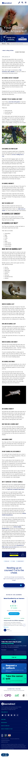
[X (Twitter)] (5, 715)
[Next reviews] (24, 625)
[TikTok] (17, 715)
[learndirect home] (8, 704)
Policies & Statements (5, 740)
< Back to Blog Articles (8, 50)
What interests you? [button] (7, 728)
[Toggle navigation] (25, 3)
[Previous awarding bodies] (2, 695)
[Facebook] (8, 715)
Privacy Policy (17, 660)
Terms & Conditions (5, 738)
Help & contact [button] (5, 725)
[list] (14, 695)
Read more (6, 627)
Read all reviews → (14, 613)
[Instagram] (11, 715)
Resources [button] (4, 722)
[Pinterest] (14, 715)
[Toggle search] (22, 3)
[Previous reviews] (4, 625)
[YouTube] (2, 715)
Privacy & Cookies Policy (14, 738)
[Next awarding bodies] (26, 695)
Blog (8, 43)
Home (4, 43)
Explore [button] (3, 719)
